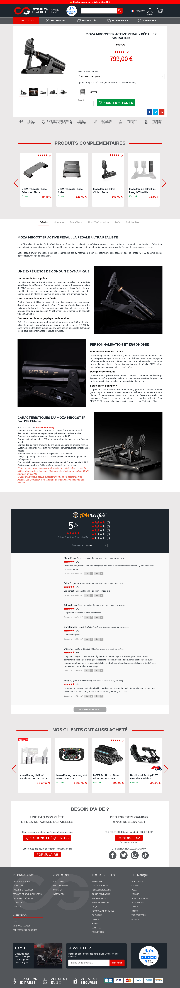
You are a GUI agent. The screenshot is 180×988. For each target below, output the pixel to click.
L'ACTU (20, 948)
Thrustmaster (139, 915)
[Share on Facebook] (149, 112)
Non (99, 573)
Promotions (98, 932)
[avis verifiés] (71, 11)
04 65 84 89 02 (129, 838)
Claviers (96, 919)
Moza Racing (137, 903)
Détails (44, 222)
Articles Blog (133, 222)
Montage (58, 222)
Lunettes (96, 928)
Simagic (135, 907)
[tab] (43, 222)
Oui (89, 573)
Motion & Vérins (100, 898)
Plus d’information (98, 222)
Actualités (18, 903)
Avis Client (76, 222)
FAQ (117, 222)
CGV (15, 922)
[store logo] (36, 11)
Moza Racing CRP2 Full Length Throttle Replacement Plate (142, 192)
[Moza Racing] (120, 45)
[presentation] (14, 179)
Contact (17, 907)
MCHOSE (135, 894)
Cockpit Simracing (101, 894)
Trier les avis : (78, 545)
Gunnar (135, 919)
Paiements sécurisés (23, 890)
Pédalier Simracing (101, 890)
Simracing (97, 881)
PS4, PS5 (96, 907)
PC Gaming (97, 915)
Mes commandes (60, 886)
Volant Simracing (100, 886)
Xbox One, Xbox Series (103, 911)
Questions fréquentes (47, 838)
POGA (134, 890)
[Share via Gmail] (161, 112)
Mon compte (58, 881)
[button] (33, 92)
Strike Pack (137, 881)
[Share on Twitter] (155, 112)
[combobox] (99, 11)
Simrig (135, 911)
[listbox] (121, 91)
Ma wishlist (58, 890)
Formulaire (47, 854)
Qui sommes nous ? (22, 881)
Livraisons (18, 886)
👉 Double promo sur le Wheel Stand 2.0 (90, 2)
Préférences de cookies (25, 930)
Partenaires (58, 894)
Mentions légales (21, 926)
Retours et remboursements (27, 894)
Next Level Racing (140, 898)
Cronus (135, 886)
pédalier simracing (45, 427)
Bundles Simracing (101, 903)
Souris (95, 924)
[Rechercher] (120, 11)
